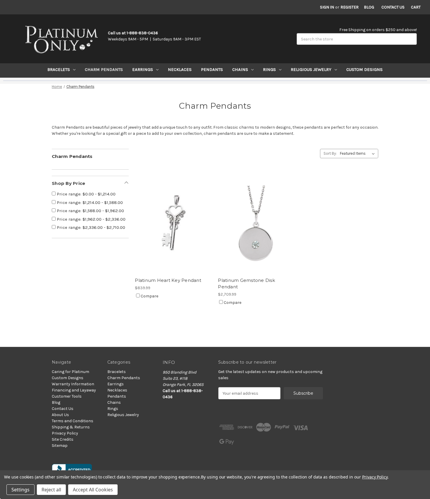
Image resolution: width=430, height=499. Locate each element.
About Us (60, 414)
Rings (269, 69)
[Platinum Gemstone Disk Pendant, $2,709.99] (256, 223)
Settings (20, 489)
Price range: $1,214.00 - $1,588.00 (89, 202)
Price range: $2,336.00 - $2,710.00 (90, 227)
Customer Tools (67, 396)
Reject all (51, 489)
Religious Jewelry (311, 69)
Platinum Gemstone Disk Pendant (246, 283)
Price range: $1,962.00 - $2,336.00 (90, 219)
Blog (369, 7)
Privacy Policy (65, 433)
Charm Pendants (104, 69)
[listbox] (358, 153)
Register (349, 7)
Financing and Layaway (74, 390)
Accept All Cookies (93, 489)
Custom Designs (364, 69)
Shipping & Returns (71, 427)
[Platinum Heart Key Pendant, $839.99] (173, 223)
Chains (240, 69)
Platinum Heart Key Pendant (168, 280)
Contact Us (393, 7)
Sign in (327, 7)
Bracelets (58, 69)
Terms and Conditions (72, 420)
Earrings (142, 69)
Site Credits (62, 439)
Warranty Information (73, 384)
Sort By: (330, 153)
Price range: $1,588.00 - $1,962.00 (90, 210)
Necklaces (180, 69)
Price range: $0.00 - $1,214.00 (86, 194)
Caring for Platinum (70, 371)
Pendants (212, 69)
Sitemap (60, 445)
